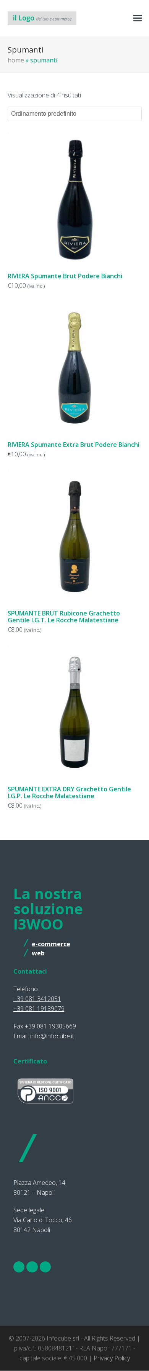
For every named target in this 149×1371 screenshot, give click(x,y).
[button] (137, 18)
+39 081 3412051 (37, 999)
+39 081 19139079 (39, 1008)
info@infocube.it (52, 1036)
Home (16, 60)
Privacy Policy (112, 1358)
